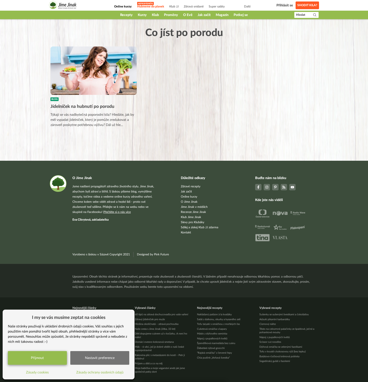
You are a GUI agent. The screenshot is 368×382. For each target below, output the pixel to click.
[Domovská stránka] (63, 5)
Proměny (171, 15)
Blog (54, 99)
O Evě (188, 15)
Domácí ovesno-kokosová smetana (154, 342)
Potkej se (241, 15)
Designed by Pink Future (153, 254)
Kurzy (142, 15)
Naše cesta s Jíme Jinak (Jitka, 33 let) (155, 329)
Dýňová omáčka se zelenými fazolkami (280, 347)
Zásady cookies (37, 372)
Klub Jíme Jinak (191, 217)
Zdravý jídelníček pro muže (150, 319)
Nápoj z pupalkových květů (212, 338)
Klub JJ (174, 6)
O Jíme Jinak (189, 201)
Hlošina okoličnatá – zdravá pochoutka (156, 324)
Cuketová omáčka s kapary (212, 329)
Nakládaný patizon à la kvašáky (214, 314)
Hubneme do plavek (150, 6)
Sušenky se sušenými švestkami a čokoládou (284, 314)
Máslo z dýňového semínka (212, 333)
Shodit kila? (307, 5)
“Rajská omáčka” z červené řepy (214, 353)
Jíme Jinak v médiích (194, 206)
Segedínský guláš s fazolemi (274, 361)
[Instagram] (267, 187)
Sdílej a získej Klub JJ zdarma (199, 227)
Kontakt (186, 232)
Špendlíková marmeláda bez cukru (216, 343)
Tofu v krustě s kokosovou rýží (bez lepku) (282, 351)
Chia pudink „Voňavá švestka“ (213, 357)
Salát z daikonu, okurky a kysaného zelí (218, 319)
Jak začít (204, 15)
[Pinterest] (275, 187)
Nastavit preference (100, 358)
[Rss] (284, 187)
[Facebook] (258, 187)
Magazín (222, 15)
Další (247, 6)
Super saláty (217, 6)
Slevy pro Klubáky (192, 222)
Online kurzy (189, 196)
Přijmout (37, 358)
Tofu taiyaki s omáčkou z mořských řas (218, 324)
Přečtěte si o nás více (117, 212)
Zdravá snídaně (194, 6)
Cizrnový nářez (267, 324)
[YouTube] (292, 187)
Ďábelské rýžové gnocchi (211, 348)
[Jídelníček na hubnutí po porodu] (93, 70)
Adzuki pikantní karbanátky (274, 319)
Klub (155, 15)
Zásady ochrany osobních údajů (100, 372)
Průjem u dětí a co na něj (148, 363)
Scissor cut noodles (270, 342)
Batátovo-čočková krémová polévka (279, 356)
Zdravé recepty (190, 186)
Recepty (126, 15)
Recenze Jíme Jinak (193, 212)
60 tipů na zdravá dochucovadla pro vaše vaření (161, 314)
